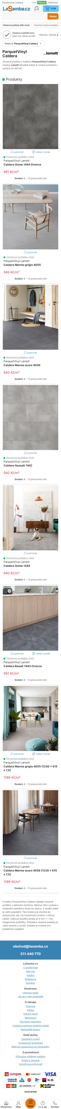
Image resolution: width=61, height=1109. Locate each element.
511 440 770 (30, 954)
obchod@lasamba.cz (30, 946)
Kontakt (55, 1106)
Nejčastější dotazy (30, 1029)
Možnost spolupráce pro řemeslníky (30, 1046)
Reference (30, 979)
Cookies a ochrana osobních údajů (30, 1025)
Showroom (6, 1106)
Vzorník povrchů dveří (30, 1064)
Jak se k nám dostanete (30, 996)
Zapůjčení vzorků (30, 1039)
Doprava (30, 1006)
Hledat (53, 16)
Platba (30, 1010)
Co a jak (42, 1106)
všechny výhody (47, 34)
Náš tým (30, 971)
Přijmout (42, 2)
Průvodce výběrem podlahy (30, 1056)
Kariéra (30, 975)
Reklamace (30, 1017)
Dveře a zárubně (30, 1060)
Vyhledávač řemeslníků (30, 1043)
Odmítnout (53, 2)
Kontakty (30, 983)
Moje (18, 1106)
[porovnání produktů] (36, 8)
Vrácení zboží (30, 1013)
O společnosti (30, 967)
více (34, 2)
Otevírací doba (30, 992)
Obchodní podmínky (30, 1021)
